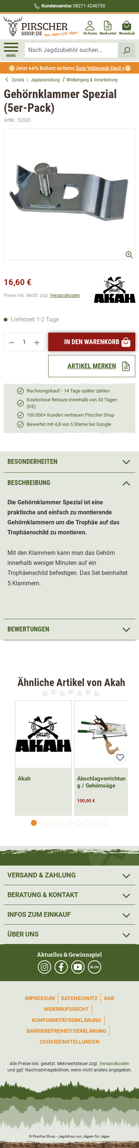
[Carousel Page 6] (79, 823)
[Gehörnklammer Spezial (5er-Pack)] (69, 194)
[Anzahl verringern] (11, 342)
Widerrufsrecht (66, 1009)
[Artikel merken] (120, 757)
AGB (109, 998)
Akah (24, 778)
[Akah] (114, 289)
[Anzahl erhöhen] (37, 342)
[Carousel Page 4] (61, 823)
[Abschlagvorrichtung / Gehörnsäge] (102, 734)
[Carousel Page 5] (70, 823)
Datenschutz (79, 998)
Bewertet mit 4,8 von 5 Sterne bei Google (69, 424)
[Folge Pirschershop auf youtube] (78, 967)
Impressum (40, 998)
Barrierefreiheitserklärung (66, 1031)
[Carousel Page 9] (105, 823)
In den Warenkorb (91, 342)
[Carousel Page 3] (52, 823)
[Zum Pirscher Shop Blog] (94, 967)
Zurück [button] (19, 80)
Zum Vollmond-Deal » (100, 67)
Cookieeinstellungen (69, 1042)
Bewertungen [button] (28, 629)
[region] (69, 201)
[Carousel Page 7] (87, 823)
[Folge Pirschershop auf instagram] (44, 967)
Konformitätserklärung (66, 1020)
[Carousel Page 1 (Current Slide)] (34, 823)
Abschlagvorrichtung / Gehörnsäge (101, 782)
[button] (69, 483)
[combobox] (71, 50)
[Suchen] (126, 50)
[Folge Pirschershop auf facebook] (61, 967)
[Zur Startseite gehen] (36, 26)
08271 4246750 (73, 6)
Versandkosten (65, 295)
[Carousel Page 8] (96, 823)
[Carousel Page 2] (43, 823)
